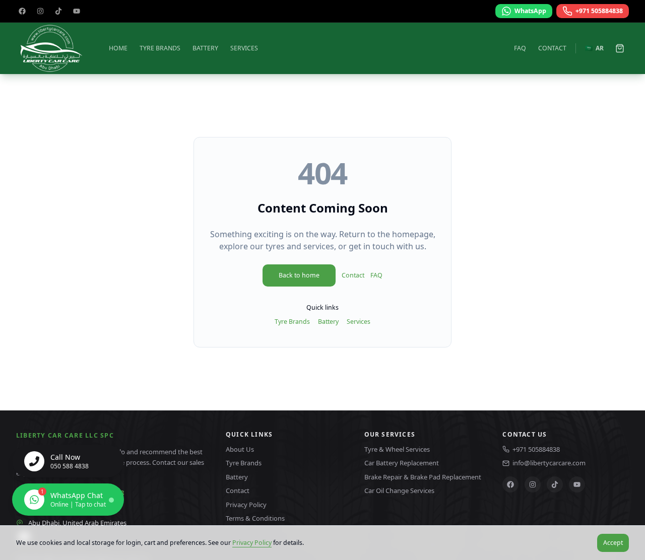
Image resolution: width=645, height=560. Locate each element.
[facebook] (22, 11)
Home (118, 48)
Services (244, 48)
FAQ (520, 48)
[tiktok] (58, 11)
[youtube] (77, 11)
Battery (205, 48)
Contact (552, 48)
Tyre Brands (160, 48)
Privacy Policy (252, 542)
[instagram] (40, 11)
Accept (613, 542)
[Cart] (620, 48)
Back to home (299, 275)
